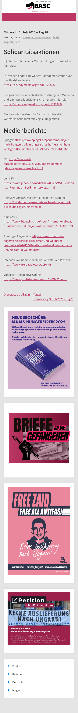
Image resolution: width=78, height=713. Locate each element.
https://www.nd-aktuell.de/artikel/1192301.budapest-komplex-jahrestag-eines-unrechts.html (33, 163)
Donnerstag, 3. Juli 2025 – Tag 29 (53, 299)
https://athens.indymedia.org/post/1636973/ (33, 104)
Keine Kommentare (37, 37)
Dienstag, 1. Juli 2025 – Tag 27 (22, 294)
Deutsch (17, 682)
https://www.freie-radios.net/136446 (27, 264)
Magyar (16, 690)
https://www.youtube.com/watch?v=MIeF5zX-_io (35, 279)
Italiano (17, 674)
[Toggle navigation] (72, 17)
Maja (56, 37)
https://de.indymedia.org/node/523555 (29, 85)
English (17, 666)
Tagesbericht (12, 42)
